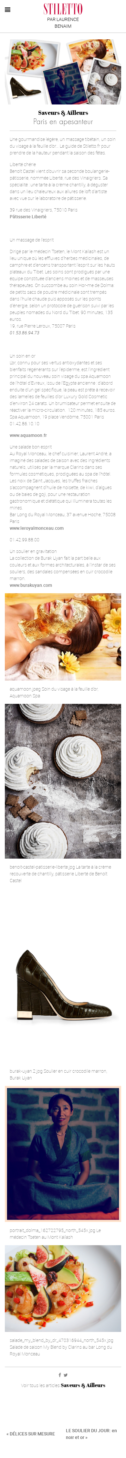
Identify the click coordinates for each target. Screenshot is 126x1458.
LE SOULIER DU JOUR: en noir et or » (91, 1433)
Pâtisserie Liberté (28, 216)
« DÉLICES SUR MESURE (30, 1434)
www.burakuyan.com (31, 585)
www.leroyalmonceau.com (37, 528)
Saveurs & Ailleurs (63, 113)
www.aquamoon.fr (28, 435)
